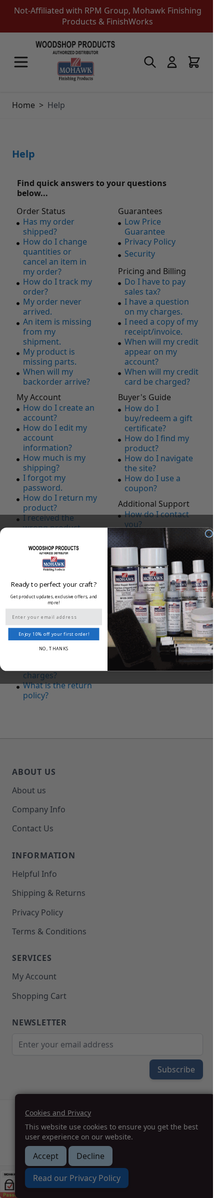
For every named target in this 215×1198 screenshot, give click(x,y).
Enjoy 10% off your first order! (53, 634)
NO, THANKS (54, 648)
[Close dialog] (209, 533)
